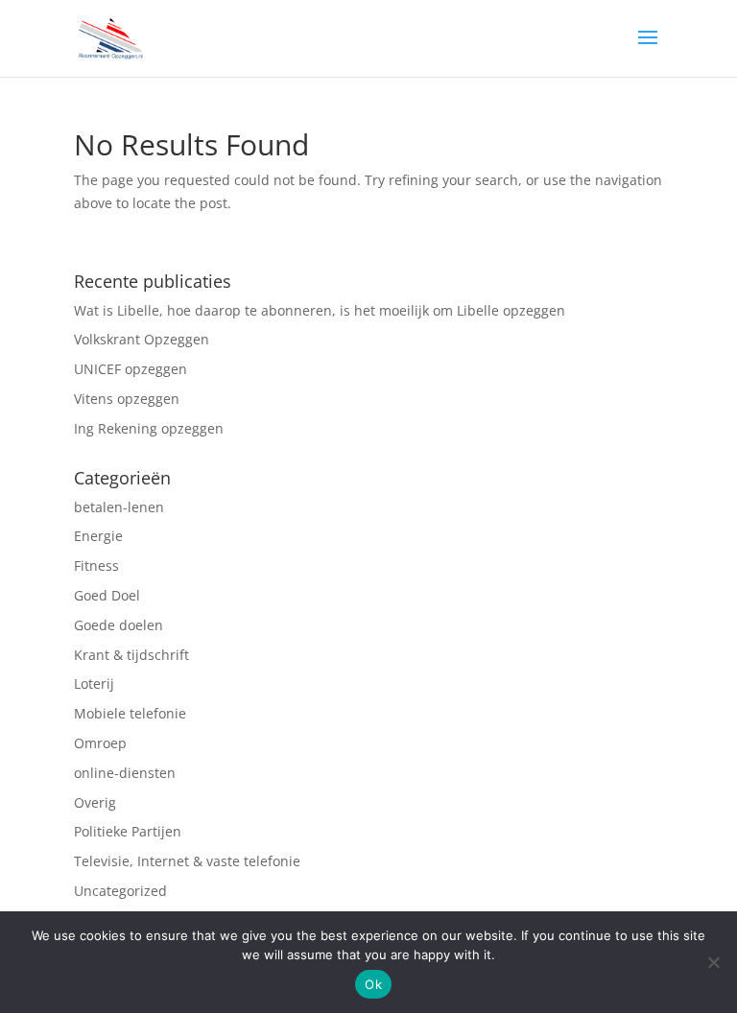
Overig (97, 802)
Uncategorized (120, 891)
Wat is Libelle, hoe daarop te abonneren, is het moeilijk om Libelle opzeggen (319, 310)
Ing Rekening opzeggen (149, 428)
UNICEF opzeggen (130, 369)
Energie (98, 536)
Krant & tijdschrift (131, 655)
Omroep (102, 743)
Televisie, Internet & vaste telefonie (187, 861)
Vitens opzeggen (126, 398)
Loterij (96, 683)
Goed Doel (107, 595)
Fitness (98, 565)
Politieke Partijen (127, 831)
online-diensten (125, 773)
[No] (713, 962)
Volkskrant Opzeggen (141, 339)
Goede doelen (118, 625)
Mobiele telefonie (130, 713)
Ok (373, 984)
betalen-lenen (119, 507)
